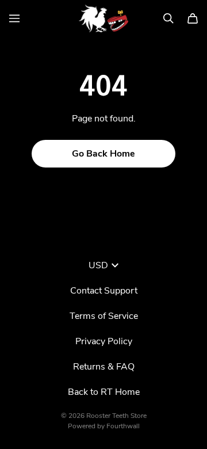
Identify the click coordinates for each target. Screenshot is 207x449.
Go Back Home (103, 153)
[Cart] (192, 18)
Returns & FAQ (104, 366)
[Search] (168, 18)
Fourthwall (123, 426)
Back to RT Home (104, 392)
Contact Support (103, 290)
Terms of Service (104, 316)
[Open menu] (14, 18)
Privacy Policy (103, 341)
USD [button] (98, 265)
